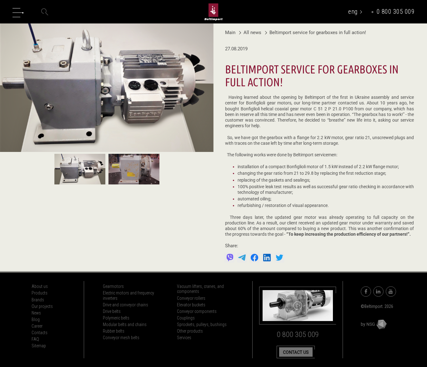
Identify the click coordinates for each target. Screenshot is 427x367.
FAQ (35, 339)
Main (230, 32)
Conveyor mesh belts (121, 337)
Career (37, 326)
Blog (36, 319)
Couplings (186, 317)
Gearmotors (113, 286)
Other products (190, 331)
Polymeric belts (116, 317)
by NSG (368, 324)
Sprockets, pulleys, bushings (202, 324)
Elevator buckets (191, 304)
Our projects (42, 306)
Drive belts (112, 311)
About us (40, 286)
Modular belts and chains (125, 324)
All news (253, 32)
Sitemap (39, 345)
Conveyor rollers (191, 298)
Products (40, 292)
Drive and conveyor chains (125, 304)
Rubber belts (113, 331)
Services (184, 337)
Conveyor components (197, 311)
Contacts (40, 332)
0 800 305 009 (396, 11)
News (36, 312)
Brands (38, 299)
